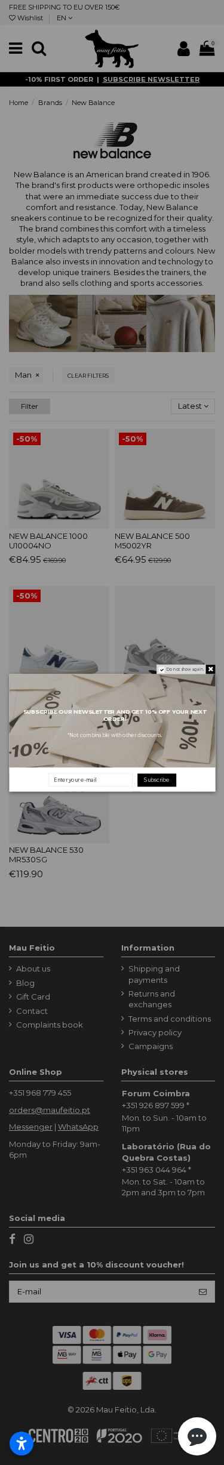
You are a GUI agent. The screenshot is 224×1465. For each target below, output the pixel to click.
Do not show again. (185, 669)
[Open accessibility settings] (21, 1443)
